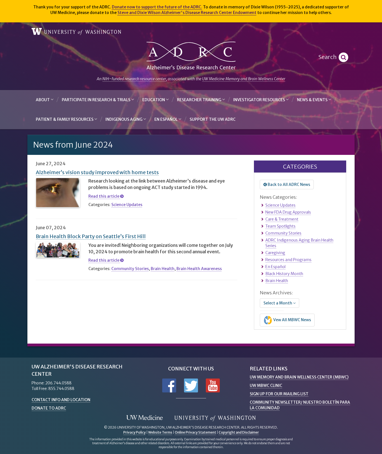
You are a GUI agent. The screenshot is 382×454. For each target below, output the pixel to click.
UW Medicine (144, 418)
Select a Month (278, 303)
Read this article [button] (104, 196)
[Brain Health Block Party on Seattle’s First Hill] (58, 250)
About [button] (43, 99)
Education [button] (154, 99)
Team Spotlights (280, 226)
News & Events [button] (312, 99)
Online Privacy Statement (195, 432)
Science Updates (126, 204)
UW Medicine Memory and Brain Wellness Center (243, 78)
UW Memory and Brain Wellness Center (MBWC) (299, 377)
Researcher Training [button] (199, 99)
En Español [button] (166, 119)
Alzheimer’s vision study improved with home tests (97, 172)
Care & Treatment (281, 219)
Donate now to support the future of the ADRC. (157, 7)
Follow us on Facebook (169, 385)
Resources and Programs (288, 259)
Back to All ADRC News (288, 184)
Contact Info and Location (61, 399)
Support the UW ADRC (212, 119)
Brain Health (163, 268)
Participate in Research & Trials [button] (96, 99)
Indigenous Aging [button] (124, 119)
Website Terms (160, 432)
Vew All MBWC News (291, 319)
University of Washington (76, 32)
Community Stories (130, 268)
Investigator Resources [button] (259, 99)
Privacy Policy (134, 432)
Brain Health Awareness (199, 268)
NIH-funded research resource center (134, 78)
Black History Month (284, 273)
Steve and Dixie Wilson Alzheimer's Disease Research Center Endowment (186, 12)
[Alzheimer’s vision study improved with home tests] (58, 192)
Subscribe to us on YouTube (213, 385)
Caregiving (275, 252)
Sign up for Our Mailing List (279, 393)
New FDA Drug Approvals (288, 212)
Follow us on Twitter (191, 385)
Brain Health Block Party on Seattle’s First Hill (91, 236)
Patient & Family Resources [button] (65, 119)
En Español (275, 266)
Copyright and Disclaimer (239, 432)
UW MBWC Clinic (266, 385)
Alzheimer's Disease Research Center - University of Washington (191, 55)
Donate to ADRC (49, 408)
